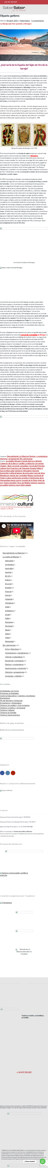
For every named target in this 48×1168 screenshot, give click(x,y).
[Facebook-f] (18, 1080)
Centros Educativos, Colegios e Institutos (17, 696)
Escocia (8, 584)
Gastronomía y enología (15, 669)
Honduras (9, 603)
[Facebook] (30, 2)
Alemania (9, 561)
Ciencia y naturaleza (13, 657)
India (7, 607)
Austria (8, 573)
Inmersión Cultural (8, 473)
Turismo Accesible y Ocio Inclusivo (15, 706)
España (33, 469)
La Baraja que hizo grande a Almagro (15, 24)
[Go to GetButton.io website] (42, 1165)
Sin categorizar (26, 459)
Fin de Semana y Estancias (11, 701)
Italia (7, 619)
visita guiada (25, 485)
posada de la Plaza (29, 481)
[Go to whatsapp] (42, 1161)
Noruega (9, 622)
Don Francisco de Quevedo (17, 469)
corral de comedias (19, 466)
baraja (25, 461)
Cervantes (39, 464)
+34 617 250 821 (10, 2)
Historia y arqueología (9, 459)
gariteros (19, 471)
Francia (8, 592)
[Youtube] (43, 2)
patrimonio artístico (20, 478)
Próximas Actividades (9, 694)
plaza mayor (15, 481)
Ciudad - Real (5, 466)
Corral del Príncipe (36, 466)
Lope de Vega (39, 473)
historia (35, 471)
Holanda (8, 599)
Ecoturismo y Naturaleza (10, 703)
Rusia (7, 630)
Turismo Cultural (7, 710)
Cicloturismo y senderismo (16, 653)
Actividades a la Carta (9, 691)
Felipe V (40, 469)
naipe (8, 478)
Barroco (31, 461)
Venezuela (9, 642)
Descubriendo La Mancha (18, 457)
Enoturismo (5, 698)
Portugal (8, 626)
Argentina (9, 565)
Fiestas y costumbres (38, 457)
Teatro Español (9, 483)
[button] (34, 9)
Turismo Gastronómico (10, 715)
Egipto (8, 580)
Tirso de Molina (23, 483)
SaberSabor (25, 21)
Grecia (7, 595)
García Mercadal (7, 471)
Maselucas (4, 476)
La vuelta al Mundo (11, 557)
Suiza (7, 634)
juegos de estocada (24, 473)
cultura (3, 469)
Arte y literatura (12, 649)
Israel (7, 615)
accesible (10, 461)
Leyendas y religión (13, 676)
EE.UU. (8, 576)
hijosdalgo (27, 471)
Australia (9, 569)
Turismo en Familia (8, 713)
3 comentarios (37, 21)
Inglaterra (9, 611)
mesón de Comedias (18, 476)
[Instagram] (39, 2)
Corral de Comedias (28, 335)
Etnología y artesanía (14, 661)
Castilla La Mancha (26, 464)
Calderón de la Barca (9, 464)
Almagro (18, 461)
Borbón (38, 461)
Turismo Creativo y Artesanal (12, 708)
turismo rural (14, 485)
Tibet (7, 638)
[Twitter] (34, 2)
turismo (34, 483)
